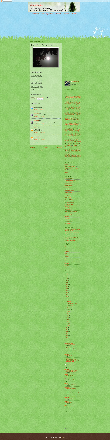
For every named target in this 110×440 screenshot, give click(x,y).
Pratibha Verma (37, 136)
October (68, 307)
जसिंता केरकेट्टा (74, 115)
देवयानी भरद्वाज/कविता (73, 120)
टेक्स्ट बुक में (71, 118)
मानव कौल (76, 138)
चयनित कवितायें (72, 113)
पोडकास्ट (73, 125)
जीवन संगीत (78, 117)
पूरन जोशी (69, 125)
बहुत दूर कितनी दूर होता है (74, 133)
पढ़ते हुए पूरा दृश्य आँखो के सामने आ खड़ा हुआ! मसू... (72, 169)
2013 (67, 327)
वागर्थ (65, 194)
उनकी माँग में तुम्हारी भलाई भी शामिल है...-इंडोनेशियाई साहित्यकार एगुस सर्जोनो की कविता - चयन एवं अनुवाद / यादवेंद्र (72, 360)
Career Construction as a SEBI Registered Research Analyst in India (72, 238)
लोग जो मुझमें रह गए (75, 151)
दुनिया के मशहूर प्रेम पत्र (47, 14)
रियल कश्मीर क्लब (69, 149)
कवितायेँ (65, 106)
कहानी (67, 107)
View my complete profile (75, 85)
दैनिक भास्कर (67, 263)
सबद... (67, 383)
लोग (70, 151)
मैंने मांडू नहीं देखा (70, 146)
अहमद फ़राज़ (70, 99)
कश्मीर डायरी (70, 106)
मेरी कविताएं (70, 142)
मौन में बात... (68, 387)
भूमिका (65, 136)
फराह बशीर (71, 128)
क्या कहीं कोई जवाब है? (68, 207)
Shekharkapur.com (69, 347)
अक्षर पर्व (66, 261)
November (69, 299)
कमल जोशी (78, 103)
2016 (67, 292)
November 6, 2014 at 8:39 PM (39, 109)
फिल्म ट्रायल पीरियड (70, 129)
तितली (78, 118)
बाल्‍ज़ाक (72, 134)
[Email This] (38, 99)
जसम (69, 115)
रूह (77, 149)
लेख (68, 150)
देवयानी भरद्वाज (67, 120)
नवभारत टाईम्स (67, 251)
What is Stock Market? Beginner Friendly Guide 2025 (72, 233)
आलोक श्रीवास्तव (67, 101)
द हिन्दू (66, 249)
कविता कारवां (72, 104)
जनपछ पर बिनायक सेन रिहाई (69, 190)
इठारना (72, 101)
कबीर (74, 103)
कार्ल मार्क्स (67, 108)
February (68, 323)
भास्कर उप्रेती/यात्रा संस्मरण (75, 135)
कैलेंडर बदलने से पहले (69, 406)
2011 (67, 331)
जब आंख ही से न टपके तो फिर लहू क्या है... (71, 211)
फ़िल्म (65, 129)
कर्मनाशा (67, 401)
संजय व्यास (67, 354)
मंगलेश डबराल (70, 136)
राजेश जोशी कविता (74, 148)
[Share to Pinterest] (42, 99)
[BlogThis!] (39, 99)
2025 (67, 274)
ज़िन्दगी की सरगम (67, 117)
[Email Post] (47, 97)
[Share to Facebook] (41, 99)
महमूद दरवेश (77, 136)
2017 (67, 290)
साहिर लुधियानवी (73, 156)
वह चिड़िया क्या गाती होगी (71, 153)
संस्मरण (69, 156)
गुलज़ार (67, 112)
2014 (67, 296)
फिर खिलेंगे (75, 128)
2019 (67, 286)
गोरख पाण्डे (71, 112)
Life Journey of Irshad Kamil (71, 365)
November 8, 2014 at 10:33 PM (39, 132)
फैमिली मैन (66, 131)
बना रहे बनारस (68, 391)
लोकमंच (66, 258)
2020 (67, 284)
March (68, 321)
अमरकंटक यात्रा (68, 98)
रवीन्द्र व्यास (69, 148)
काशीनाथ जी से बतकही (68, 201)
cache (67, 366)
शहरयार (65, 155)
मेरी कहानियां (66, 14)
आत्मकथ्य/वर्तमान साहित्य (76, 99)
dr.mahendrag (36, 113)
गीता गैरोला (78, 110)
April (68, 319)
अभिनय (79, 97)
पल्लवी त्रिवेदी (75, 123)
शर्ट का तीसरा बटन (76, 154)
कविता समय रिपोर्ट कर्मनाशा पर (69, 189)
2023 (67, 278)
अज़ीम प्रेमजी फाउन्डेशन (76, 96)
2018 (67, 288)
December (69, 297)
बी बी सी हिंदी (66, 256)
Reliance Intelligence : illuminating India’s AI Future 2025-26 (72, 235)
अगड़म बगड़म (78, 95)
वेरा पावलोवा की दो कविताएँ (70, 379)
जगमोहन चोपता (78, 114)
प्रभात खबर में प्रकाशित (68, 192)
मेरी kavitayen (76, 140)
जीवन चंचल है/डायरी (72, 117)
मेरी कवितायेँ (58, 14)
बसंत (74, 131)
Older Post (59, 147)
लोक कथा (68, 151)
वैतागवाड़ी (67, 397)
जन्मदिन (67, 115)
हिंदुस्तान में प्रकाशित (68, 197)
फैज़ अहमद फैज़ (71, 130)
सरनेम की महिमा (67, 218)
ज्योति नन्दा (66, 118)
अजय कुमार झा (36, 106)
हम (76, 157)
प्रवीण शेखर (74, 126)
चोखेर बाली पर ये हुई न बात (69, 182)
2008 (67, 337)
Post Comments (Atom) (38, 150)
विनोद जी (72, 154)
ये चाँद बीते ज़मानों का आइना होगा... (72, 303)
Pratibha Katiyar (75, 81)
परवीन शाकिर (70, 123)
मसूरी (73, 136)
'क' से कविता (66, 95)
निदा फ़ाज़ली (72, 122)
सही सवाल (66, 172)
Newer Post (32, 147)
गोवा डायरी (76, 112)
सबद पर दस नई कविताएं (69, 398)
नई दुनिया (66, 260)
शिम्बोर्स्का (69, 155)
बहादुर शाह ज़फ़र (68, 133)
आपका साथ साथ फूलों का (68, 183)
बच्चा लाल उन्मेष (71, 131)
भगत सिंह (70, 135)
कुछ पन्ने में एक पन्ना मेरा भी (69, 178)
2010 (67, 333)
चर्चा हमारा (76, 113)
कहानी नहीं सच (67, 216)
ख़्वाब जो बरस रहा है (73, 109)
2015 (67, 294)
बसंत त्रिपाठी (78, 131)
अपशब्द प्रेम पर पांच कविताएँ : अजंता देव (71, 384)
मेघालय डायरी (69, 140)
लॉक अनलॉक (77, 150)
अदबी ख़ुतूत (67, 97)
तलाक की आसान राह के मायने (69, 202)
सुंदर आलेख (66, 171)
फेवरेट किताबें (75, 129)
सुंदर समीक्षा (66, 164)
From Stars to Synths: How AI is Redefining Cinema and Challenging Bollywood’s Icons (72, 349)
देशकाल (66, 255)
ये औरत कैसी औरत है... (68, 209)
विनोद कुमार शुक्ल (67, 154)
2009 (67, 335)
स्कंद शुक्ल (69, 157)
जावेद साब (78, 115)
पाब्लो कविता (66, 124)
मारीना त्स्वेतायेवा (68, 139)
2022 (67, 280)
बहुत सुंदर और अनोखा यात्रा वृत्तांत (70, 166)
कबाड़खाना (67, 369)
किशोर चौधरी (77, 108)
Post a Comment (35, 142)
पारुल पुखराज (71, 124)
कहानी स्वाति (71, 107)
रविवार (66, 253)
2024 (67, 276)
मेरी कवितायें (70, 143)
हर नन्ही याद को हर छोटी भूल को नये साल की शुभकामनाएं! (72, 393)
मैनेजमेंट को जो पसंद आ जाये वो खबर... (70, 180)
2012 (67, 329)
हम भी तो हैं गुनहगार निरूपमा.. (69, 204)
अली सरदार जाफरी (73, 98)
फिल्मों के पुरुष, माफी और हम (69, 214)
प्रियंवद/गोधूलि (67, 128)
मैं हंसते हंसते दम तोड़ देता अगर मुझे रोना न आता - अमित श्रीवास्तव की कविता (72, 371)
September (69, 309)
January (68, 325)
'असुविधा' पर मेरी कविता (68, 199)
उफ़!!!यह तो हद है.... (68, 220)
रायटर (66, 248)
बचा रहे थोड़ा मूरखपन (69, 402)
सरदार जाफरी (74, 155)
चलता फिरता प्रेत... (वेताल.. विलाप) (71, 388)
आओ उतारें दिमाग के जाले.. (69, 221)
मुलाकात (77, 139)
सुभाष (66, 157)
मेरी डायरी (74, 14)
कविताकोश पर (67, 187)
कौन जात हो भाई (67, 109)
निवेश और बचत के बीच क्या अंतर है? (70, 240)
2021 (67, 282)
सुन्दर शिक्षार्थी (79, 156)
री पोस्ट (74, 149)
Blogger (62, 437)
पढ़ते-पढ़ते (67, 379)
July (68, 313)
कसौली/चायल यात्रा (77, 106)
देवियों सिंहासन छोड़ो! (68, 223)
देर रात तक (78, 119)
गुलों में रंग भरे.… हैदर (70, 305)
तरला (75, 118)
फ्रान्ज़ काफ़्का (67, 267)
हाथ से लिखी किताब (69, 355)
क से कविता (71, 102)
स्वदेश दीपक (73, 157)
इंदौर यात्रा (76, 101)
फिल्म (78, 128)
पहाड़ (78, 123)
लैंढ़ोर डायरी (72, 150)
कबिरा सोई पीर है (69, 103)
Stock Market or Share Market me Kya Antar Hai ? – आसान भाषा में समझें (72, 230)
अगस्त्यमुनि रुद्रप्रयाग (68, 96)
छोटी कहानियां (35, 14)
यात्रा (75, 146)
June (68, 315)
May (68, 317)
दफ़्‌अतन (67, 405)
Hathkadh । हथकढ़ (69, 343)
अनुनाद (67, 358)
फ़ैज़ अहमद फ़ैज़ (77, 130)
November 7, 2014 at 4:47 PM (39, 116)
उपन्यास (79, 101)
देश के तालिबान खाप (68, 206)
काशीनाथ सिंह (72, 108)
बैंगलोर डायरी (76, 134)
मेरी (72, 140)
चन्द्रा (68, 113)
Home (45, 147)
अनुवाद (76, 97)
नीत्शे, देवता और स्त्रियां (68, 213)
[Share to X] (40, 99)
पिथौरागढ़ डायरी (76, 124)
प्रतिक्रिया (78, 125)
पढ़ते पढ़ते (76, 122)
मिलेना (74, 139)
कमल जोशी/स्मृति (67, 104)
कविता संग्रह (77, 104)
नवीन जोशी (79, 120)
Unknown (35, 127)
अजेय (67, 374)
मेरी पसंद (35, 98)
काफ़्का (79, 107)
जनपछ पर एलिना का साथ (68, 185)
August (68, 311)
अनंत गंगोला (72, 97)
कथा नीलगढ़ (75, 102)
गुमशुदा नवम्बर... (69, 301)
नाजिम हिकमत (67, 122)
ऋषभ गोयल (67, 102)
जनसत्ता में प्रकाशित (68, 195)
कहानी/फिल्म (75, 107)
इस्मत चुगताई (67, 265)
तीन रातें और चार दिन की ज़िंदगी (70, 344)
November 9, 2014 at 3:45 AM (39, 139)
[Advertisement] (55, 25)
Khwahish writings (72, 95)
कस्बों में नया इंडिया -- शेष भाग (70, 375)
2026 (67, 273)
